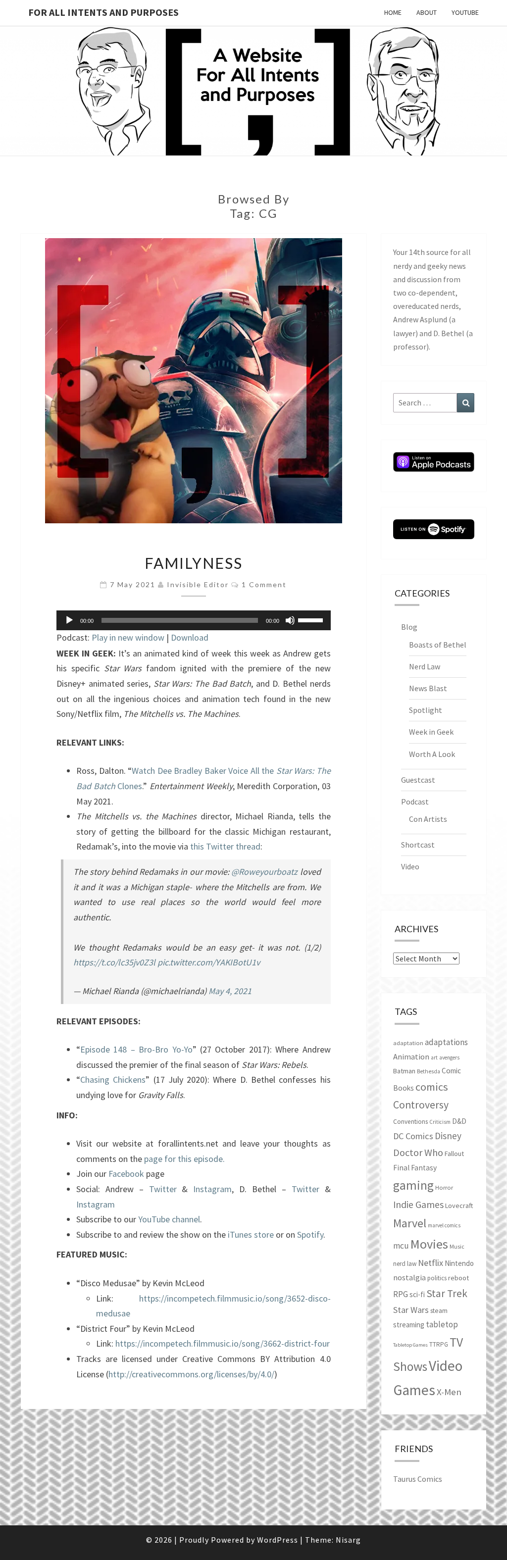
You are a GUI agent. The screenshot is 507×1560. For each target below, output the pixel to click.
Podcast (415, 801)
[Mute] (290, 620)
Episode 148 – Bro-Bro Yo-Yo (136, 1049)
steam (439, 1310)
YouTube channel (169, 1219)
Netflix (430, 1262)
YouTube (465, 12)
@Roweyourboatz (264, 871)
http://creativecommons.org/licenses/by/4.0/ (191, 1374)
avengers (449, 1057)
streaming (408, 1324)
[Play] (69, 620)
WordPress (277, 1540)
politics (437, 1278)
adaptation (408, 1043)
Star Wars (411, 1309)
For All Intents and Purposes (103, 12)
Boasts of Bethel (437, 645)
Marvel (409, 1223)
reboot (458, 1277)
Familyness (194, 563)
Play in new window (128, 637)
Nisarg (348, 1540)
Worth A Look (432, 754)
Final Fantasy (415, 1167)
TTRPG (438, 1344)
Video (410, 866)
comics (431, 1087)
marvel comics (444, 1225)
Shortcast (418, 845)
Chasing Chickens (113, 1079)
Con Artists (428, 819)
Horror (444, 1187)
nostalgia (409, 1277)
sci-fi (417, 1294)
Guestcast (418, 780)
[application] (193, 620)
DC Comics (413, 1136)
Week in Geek (431, 732)
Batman (404, 1070)
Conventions (410, 1121)
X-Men (449, 1392)
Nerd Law (424, 666)
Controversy (421, 1104)
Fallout (454, 1153)
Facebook (126, 1173)
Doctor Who (418, 1152)
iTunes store (251, 1234)
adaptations (446, 1042)
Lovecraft (459, 1205)
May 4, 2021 (230, 991)
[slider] (312, 619)
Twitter (163, 1189)
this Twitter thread (225, 846)
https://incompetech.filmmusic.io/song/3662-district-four (222, 1343)
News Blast (428, 688)
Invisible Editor (198, 584)
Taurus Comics (417, 1479)
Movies (429, 1244)
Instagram (212, 1189)
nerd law (404, 1263)
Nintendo (459, 1263)
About (426, 12)
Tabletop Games (410, 1345)
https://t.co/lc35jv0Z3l (114, 962)
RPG (400, 1294)
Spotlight (425, 710)
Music (457, 1246)
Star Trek (446, 1293)
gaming (413, 1185)
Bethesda (428, 1071)
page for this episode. (184, 1158)
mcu (401, 1245)
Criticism (440, 1121)
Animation (411, 1057)
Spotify (310, 1234)
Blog (409, 627)
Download (189, 637)
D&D (459, 1121)
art (434, 1057)
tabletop (442, 1324)
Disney (448, 1136)
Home (393, 12)
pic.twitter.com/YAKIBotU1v (208, 962)
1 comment (264, 584)
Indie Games (418, 1204)
